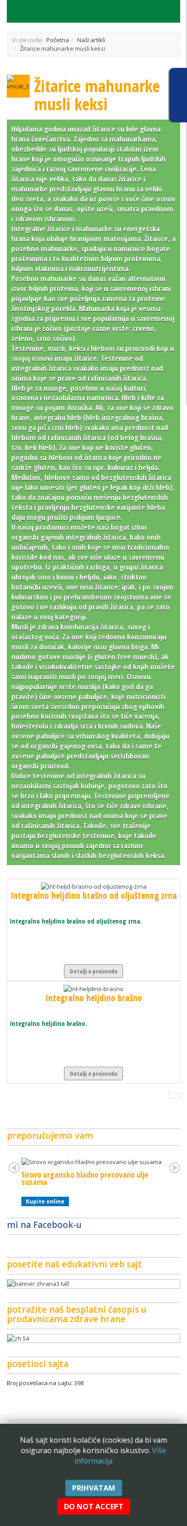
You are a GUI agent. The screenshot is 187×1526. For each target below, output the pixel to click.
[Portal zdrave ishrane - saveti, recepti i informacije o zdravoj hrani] (93, 1284)
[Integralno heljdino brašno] (93, 988)
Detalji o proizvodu (94, 971)
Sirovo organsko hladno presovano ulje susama (84, 1178)
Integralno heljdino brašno (93, 998)
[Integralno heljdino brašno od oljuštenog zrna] (94, 886)
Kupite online (45, 1201)
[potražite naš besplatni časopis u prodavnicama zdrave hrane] (93, 1338)
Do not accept (93, 1507)
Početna (57, 40)
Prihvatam (93, 1488)
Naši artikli (91, 40)
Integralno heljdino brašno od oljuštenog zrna (93, 895)
